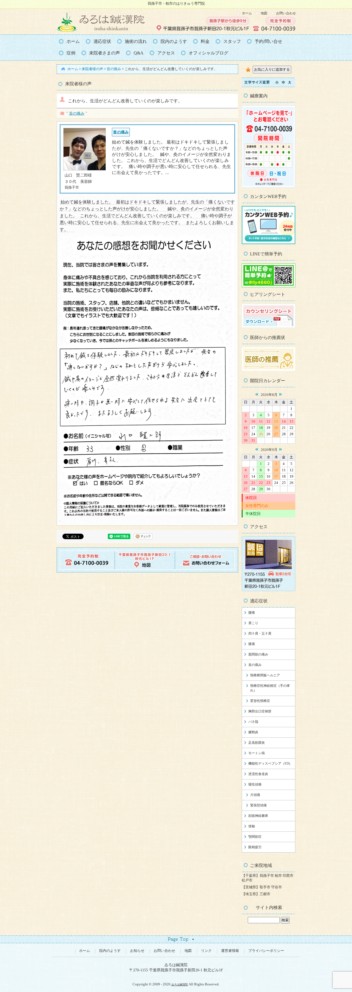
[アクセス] (268, 590)
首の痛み (76, 113)
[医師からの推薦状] (268, 370)
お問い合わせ (286, 13)
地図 (264, 13)
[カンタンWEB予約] (268, 243)
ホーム (247, 13)
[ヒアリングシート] (268, 327)
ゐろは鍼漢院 (179, 984)
